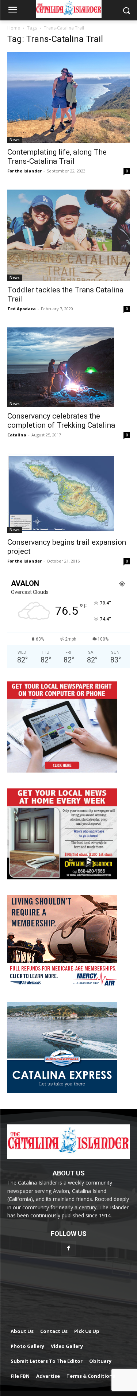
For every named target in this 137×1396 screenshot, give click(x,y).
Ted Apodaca (21, 308)
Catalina (16, 435)
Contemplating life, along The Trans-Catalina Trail (57, 157)
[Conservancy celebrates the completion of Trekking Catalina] (68, 367)
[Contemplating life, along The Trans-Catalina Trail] (68, 97)
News (14, 139)
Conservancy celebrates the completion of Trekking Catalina (61, 420)
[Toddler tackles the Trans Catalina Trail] (68, 235)
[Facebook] (68, 1248)
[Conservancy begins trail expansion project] (68, 493)
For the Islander (24, 171)
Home (13, 28)
